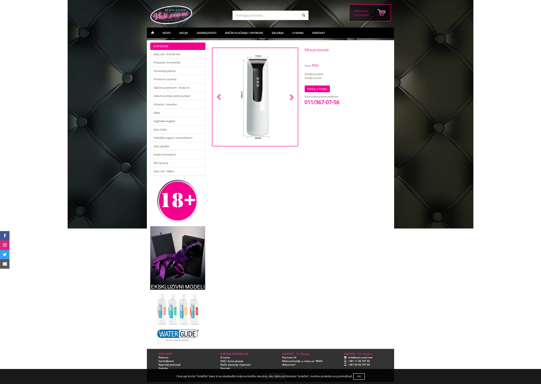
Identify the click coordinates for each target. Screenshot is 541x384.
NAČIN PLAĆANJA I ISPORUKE (244, 33)
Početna (163, 357)
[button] (218, 97)
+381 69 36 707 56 (359, 364)
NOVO (167, 33)
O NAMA (298, 33)
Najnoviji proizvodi (169, 364)
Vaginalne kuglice (164, 121)
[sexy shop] (188, 14)
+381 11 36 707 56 (359, 361)
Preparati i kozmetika (167, 62)
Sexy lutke (160, 129)
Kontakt (225, 368)
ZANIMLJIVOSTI (206, 33)
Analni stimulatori (165, 154)
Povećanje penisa (164, 71)
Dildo (157, 113)
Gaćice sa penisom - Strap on (172, 87)
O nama (225, 357)
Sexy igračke (161, 146)
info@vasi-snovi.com (360, 357)
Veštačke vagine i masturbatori (173, 138)
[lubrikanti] (178, 317)
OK (359, 376)
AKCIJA (183, 33)
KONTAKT (318, 33)
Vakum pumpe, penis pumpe (172, 96)
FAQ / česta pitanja (231, 361)
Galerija (163, 368)
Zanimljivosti (166, 361)
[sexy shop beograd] (152, 33)
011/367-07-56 (322, 102)
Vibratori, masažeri (165, 104)
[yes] (304, 15)
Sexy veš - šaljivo (164, 171)
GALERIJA (278, 33)
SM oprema (161, 163)
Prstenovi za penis (165, 79)
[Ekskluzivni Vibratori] (178, 258)
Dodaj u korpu (317, 89)
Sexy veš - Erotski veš (167, 54)
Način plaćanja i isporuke (235, 364)
